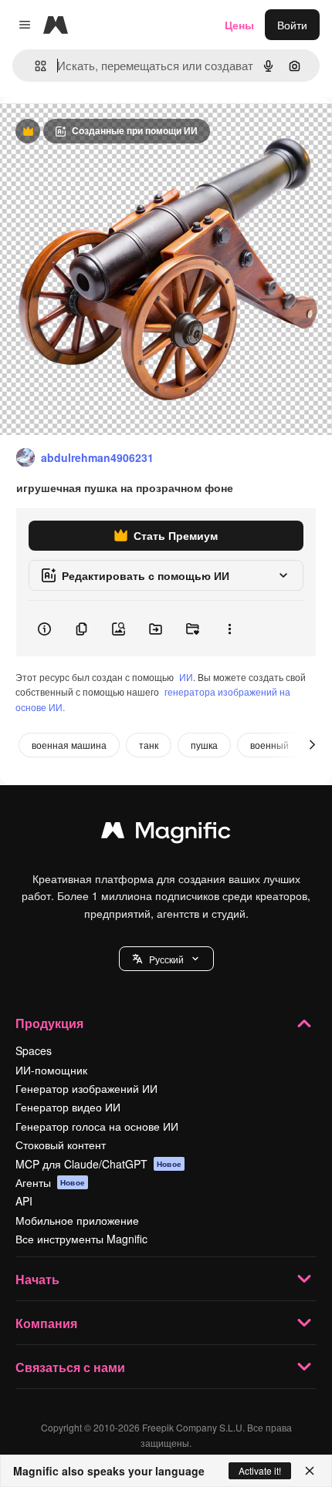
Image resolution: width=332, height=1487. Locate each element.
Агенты (50, 1182)
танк (148, 744)
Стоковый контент (60, 1144)
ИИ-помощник (51, 1069)
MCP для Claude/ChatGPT (98, 1164)
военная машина (69, 744)
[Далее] (312, 745)
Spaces (33, 1050)
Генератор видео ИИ (67, 1106)
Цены (239, 24)
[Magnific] (166, 833)
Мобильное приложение (77, 1220)
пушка (204, 744)
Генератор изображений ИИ (86, 1088)
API (23, 1201)
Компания (46, 1323)
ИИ (186, 676)
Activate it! (260, 1470)
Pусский (166, 959)
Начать (37, 1279)
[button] (166, 958)
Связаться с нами (70, 1367)
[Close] (309, 1471)
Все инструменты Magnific (81, 1238)
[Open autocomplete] (34, 66)
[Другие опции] (229, 628)
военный (269, 744)
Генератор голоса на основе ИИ (96, 1126)
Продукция (49, 1023)
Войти (292, 24)
